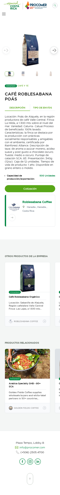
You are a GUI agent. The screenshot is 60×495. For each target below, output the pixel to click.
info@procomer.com (32, 447)
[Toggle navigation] (4, 14)
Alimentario (11, 86)
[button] (54, 5)
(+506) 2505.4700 (32, 452)
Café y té (23, 86)
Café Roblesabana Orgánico (24, 297)
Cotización (30, 188)
